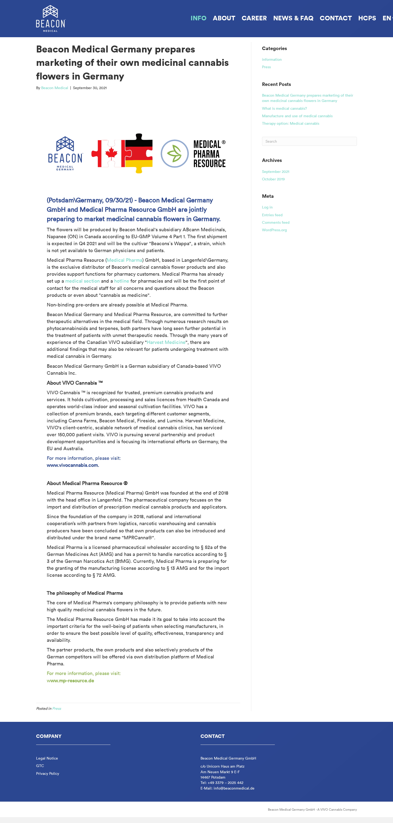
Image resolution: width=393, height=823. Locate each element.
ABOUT (224, 18)
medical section (82, 281)
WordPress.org (274, 229)
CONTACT (336, 18)
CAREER (254, 18)
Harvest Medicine (166, 342)
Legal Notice (47, 758)
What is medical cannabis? (284, 108)
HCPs (367, 18)
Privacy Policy (47, 773)
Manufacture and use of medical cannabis (297, 115)
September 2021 (275, 171)
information (272, 59)
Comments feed (276, 222)
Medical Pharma (124, 260)
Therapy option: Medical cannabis (290, 123)
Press (56, 708)
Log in (267, 207)
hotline (122, 281)
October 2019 (273, 179)
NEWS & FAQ (293, 18)
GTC (40, 765)
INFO (198, 18)
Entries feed (272, 215)
